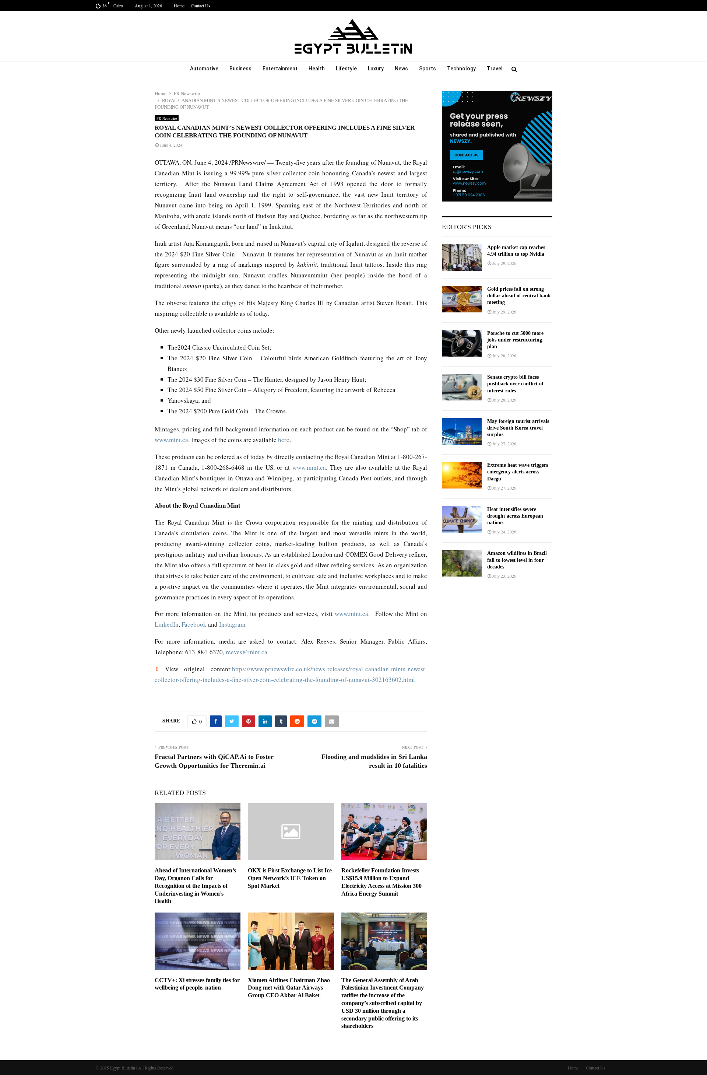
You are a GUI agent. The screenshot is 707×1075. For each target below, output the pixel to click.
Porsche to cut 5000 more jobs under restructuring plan (515, 339)
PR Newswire (166, 118)
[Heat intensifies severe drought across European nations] (462, 519)
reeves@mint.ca (246, 652)
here (283, 439)
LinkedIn (167, 624)
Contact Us (200, 5)
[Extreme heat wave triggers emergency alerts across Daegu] (462, 475)
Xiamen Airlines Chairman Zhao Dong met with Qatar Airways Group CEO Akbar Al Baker (289, 988)
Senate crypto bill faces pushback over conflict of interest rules (515, 383)
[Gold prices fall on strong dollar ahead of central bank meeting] (462, 299)
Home (179, 5)
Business (240, 68)
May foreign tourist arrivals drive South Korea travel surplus (518, 428)
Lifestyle (346, 68)
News (401, 68)
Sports (427, 68)
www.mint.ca (171, 439)
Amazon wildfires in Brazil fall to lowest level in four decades (517, 559)
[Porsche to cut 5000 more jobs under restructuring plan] (462, 343)
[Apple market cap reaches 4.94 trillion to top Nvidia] (462, 257)
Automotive (204, 68)
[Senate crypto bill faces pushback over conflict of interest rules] (462, 387)
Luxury (376, 68)
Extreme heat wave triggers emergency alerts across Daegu (517, 471)
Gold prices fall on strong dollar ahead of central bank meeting (519, 295)
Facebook (194, 624)
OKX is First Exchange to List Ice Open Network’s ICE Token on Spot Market (290, 878)
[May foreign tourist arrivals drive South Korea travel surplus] (462, 431)
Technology (461, 68)
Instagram (232, 624)
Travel (495, 68)
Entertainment (280, 68)
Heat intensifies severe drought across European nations (515, 516)
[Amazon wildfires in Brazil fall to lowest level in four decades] (462, 563)
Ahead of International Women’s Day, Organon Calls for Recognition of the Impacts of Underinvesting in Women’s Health (195, 885)
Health (317, 68)
